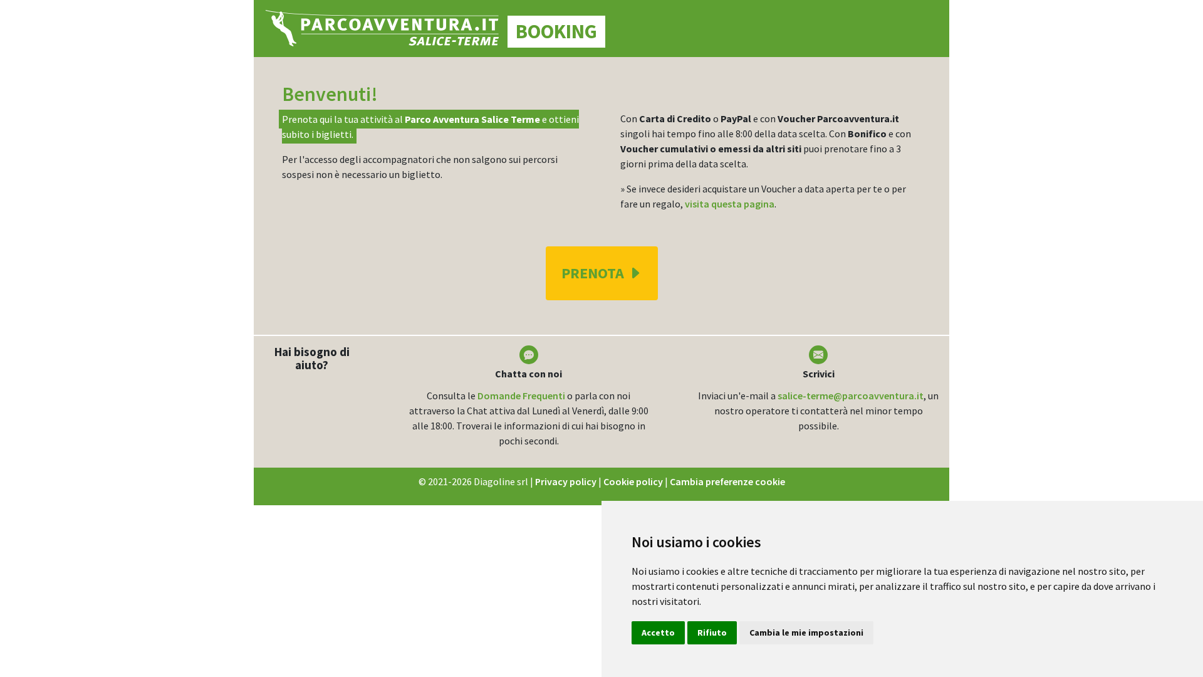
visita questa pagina (729, 203)
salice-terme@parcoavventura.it (851, 395)
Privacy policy (565, 481)
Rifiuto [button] (712, 632)
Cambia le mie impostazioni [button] (806, 632)
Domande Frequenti (521, 395)
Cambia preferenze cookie (727, 481)
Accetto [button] (658, 632)
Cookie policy (633, 481)
